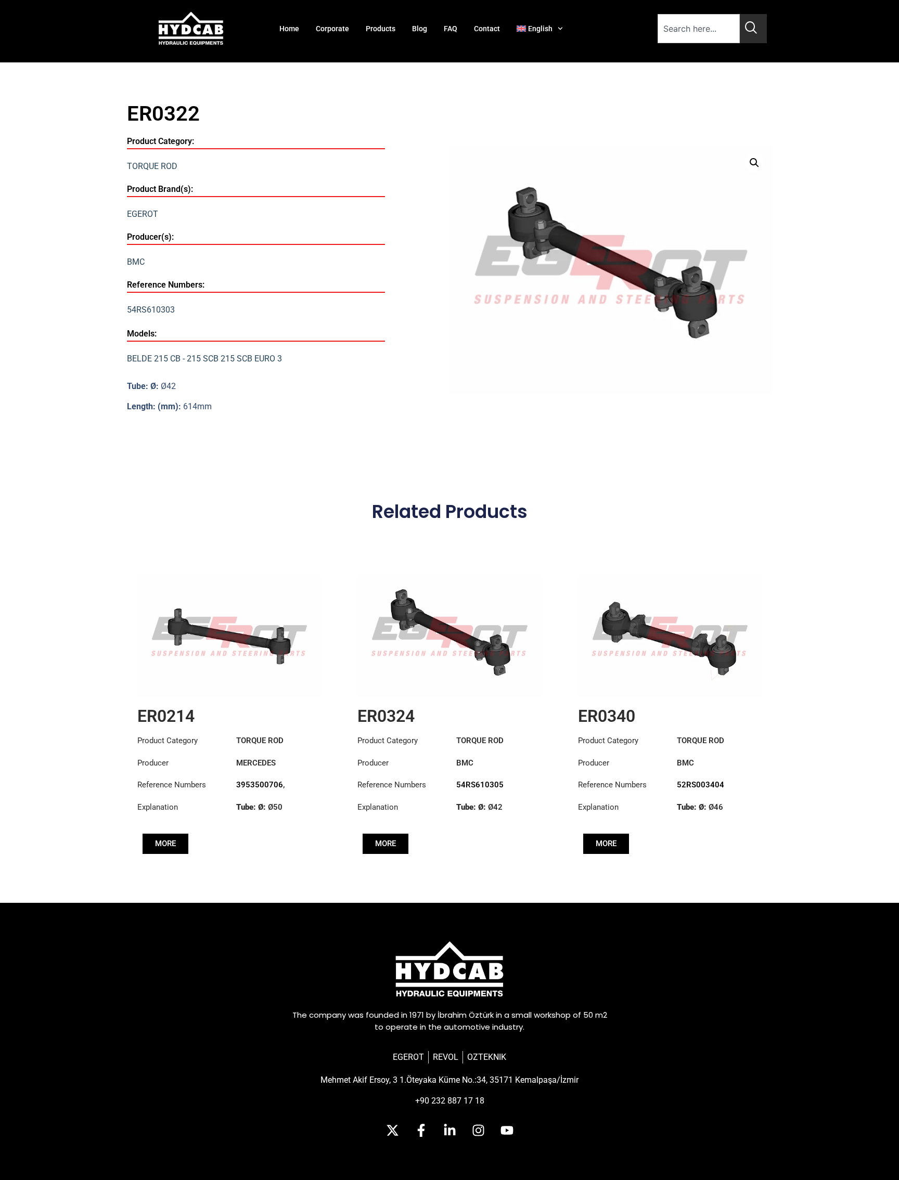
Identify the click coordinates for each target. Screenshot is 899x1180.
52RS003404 (700, 784)
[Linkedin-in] (449, 1131)
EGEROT (142, 214)
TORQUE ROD (152, 166)
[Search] (753, 28)
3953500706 (259, 784)
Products (380, 28)
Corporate (332, 28)
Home (289, 28)
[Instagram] (478, 1131)
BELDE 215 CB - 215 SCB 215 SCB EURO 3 (204, 359)
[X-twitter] (392, 1131)
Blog (419, 28)
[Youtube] (507, 1131)
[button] (754, 162)
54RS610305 (480, 784)
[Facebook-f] (421, 1131)
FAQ (450, 28)
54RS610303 (151, 310)
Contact (487, 28)
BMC (136, 262)
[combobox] (699, 28)
